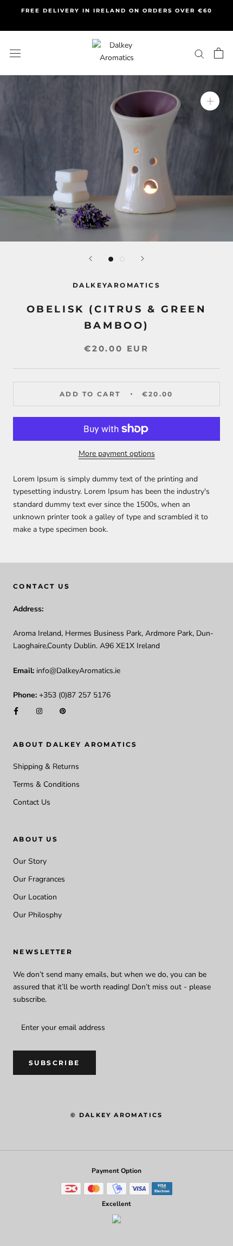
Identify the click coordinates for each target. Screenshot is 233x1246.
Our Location (35, 897)
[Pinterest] (63, 710)
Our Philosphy (37, 915)
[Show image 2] (122, 259)
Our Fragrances (39, 879)
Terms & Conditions (46, 784)
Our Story (30, 861)
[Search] (199, 53)
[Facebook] (16, 710)
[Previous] (90, 258)
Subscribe (54, 1063)
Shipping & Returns (46, 766)
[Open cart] (218, 53)
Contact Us (31, 802)
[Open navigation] (15, 53)
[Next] (142, 258)
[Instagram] (39, 710)
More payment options (117, 453)
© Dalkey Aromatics (116, 1115)
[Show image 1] (110, 259)
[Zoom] (209, 101)
